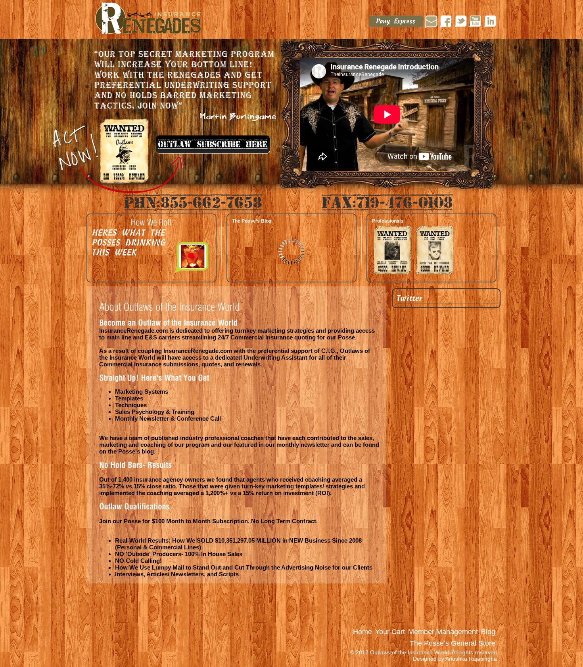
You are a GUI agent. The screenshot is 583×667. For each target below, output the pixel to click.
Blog (488, 632)
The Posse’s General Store (452, 643)
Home (362, 632)
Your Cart (390, 632)
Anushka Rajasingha (471, 659)
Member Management (443, 632)
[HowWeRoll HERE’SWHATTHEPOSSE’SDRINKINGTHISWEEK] (151, 223)
